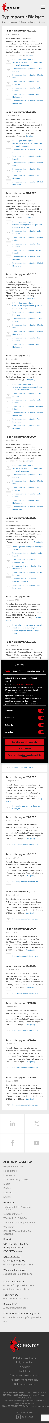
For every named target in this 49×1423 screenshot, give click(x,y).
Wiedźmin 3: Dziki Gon (15, 1218)
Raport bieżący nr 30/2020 (21, 518)
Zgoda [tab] (7, 671)
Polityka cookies (25, 1362)
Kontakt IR (24, 1371)
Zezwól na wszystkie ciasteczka (24, 742)
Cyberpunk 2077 (12, 1214)
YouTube (37, 1142)
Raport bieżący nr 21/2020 (21, 929)
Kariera (7, 1188)
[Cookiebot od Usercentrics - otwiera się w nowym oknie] (15, 665)
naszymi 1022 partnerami (22, 685)
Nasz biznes (10, 1171)
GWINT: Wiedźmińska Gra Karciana (17, 1232)
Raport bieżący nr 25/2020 (21, 777)
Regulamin (24, 1367)
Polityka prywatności (24, 1358)
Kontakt (7, 1192)
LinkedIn (12, 1123)
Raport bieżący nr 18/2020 (21, 1040)
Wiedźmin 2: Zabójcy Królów (19, 1222)
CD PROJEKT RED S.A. (15, 1244)
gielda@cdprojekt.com (17, 1289)
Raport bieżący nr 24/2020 (21, 817)
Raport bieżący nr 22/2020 (21, 891)
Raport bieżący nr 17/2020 (21, 1077)
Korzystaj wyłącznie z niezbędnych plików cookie (24, 756)
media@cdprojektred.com (19, 1285)
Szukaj (7, 1197)
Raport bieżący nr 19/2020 (21, 1003)
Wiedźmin (8, 1227)
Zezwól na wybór (24, 748)
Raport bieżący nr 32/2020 (21, 355)
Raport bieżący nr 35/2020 (21, 112)
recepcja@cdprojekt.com (19, 1264)
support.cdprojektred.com (17, 1274)
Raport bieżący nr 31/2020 (21, 437)
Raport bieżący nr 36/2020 (21, 31)
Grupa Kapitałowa (13, 1166)
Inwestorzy (9, 1175)
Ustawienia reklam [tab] (32, 671)
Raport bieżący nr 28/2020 (21, 642)
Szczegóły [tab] (17, 671)
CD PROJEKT (11, 7)
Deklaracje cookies (24, 1384)
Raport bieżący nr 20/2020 (21, 966)
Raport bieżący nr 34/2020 (21, 193)
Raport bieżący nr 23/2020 (21, 854)
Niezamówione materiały (24, 1380)
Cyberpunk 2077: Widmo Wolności (17, 1208)
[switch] (41, 718)
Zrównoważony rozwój (15, 1179)
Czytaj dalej (30, 55)
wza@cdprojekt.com (16, 1298)
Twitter (37, 1123)
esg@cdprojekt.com (16, 1308)
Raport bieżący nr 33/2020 (21, 274)
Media (6, 1184)
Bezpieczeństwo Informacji (24, 1375)
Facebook (12, 1142)
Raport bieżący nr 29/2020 (21, 596)
